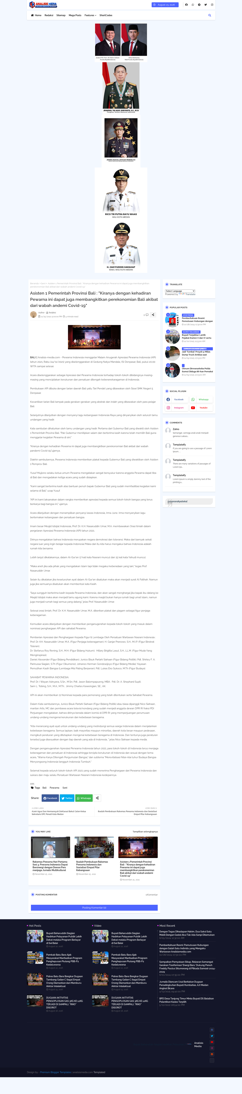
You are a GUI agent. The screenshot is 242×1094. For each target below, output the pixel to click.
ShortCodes (106, 15)
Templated (99, 1072)
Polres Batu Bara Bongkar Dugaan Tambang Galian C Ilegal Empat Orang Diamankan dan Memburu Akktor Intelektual (64, 981)
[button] (209, 15)
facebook (179, 399)
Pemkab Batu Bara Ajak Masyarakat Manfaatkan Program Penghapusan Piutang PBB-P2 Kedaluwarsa (64, 959)
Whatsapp (86, 798)
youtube (203, 408)
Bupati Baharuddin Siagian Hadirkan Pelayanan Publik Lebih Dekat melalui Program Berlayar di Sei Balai (64, 938)
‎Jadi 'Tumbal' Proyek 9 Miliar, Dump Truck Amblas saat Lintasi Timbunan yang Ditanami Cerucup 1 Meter (196, 356)
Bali (44, 787)
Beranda (34, 283)
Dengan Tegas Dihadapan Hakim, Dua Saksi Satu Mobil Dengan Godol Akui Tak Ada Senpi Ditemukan (187, 933)
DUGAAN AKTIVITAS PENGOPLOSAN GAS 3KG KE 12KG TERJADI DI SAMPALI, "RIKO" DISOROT (64, 1002)
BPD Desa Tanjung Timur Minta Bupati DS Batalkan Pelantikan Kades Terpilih (186, 1000)
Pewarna (54, 787)
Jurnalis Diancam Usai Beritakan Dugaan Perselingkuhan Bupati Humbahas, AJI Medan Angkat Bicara (183, 985)
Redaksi (49, 15)
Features (89, 15)
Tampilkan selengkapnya (145, 831)
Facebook (52, 798)
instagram (179, 408)
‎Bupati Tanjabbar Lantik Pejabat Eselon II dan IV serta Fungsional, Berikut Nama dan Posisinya (197, 339)
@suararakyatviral (177, 501)
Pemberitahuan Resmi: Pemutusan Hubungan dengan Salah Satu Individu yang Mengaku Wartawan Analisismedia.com (184, 948)
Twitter (69, 798)
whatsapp (204, 399)
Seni (43, 283)
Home (38, 15)
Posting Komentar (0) (94, 907)
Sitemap (61, 15)
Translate (190, 294)
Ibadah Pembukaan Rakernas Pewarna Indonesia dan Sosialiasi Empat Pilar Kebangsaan (92, 866)
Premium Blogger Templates (55, 1072)
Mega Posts (75, 15)
